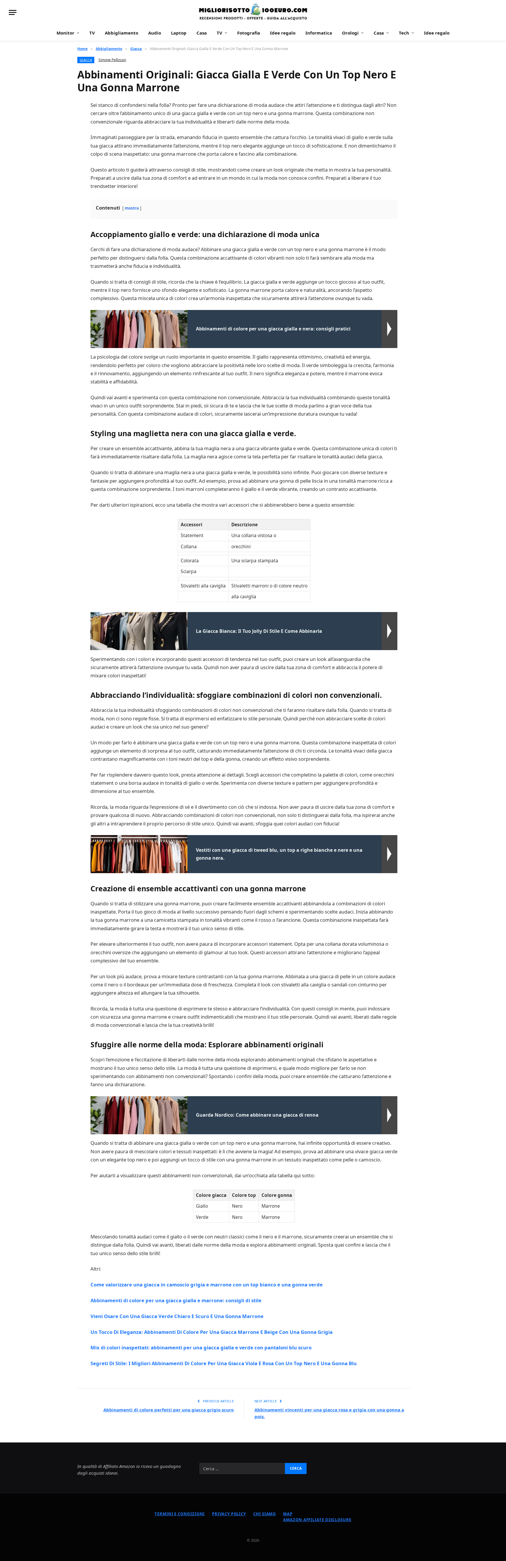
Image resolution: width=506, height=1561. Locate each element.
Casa (201, 33)
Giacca (86, 60)
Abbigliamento (121, 33)
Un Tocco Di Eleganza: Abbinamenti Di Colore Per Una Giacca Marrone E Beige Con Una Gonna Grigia (211, 1332)
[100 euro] (253, 12)
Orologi (350, 33)
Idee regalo (282, 33)
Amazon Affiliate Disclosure (317, 1519)
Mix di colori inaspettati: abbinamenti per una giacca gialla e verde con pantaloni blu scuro (201, 1347)
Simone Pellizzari (112, 59)
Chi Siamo (264, 1514)
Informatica (318, 33)
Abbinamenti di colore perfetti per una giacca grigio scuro (168, 1410)
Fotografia (248, 33)
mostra (132, 208)
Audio (154, 33)
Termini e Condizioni (180, 1514)
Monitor (65, 33)
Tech (404, 33)
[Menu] (12, 12)
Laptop (179, 33)
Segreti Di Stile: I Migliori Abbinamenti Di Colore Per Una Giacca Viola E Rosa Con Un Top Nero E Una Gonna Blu (223, 1363)
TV (92, 33)
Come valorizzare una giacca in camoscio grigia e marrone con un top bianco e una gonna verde (206, 1284)
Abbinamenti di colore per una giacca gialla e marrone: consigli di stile (175, 1300)
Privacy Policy (229, 1514)
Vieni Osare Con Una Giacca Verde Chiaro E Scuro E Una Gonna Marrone (177, 1316)
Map (288, 1514)
